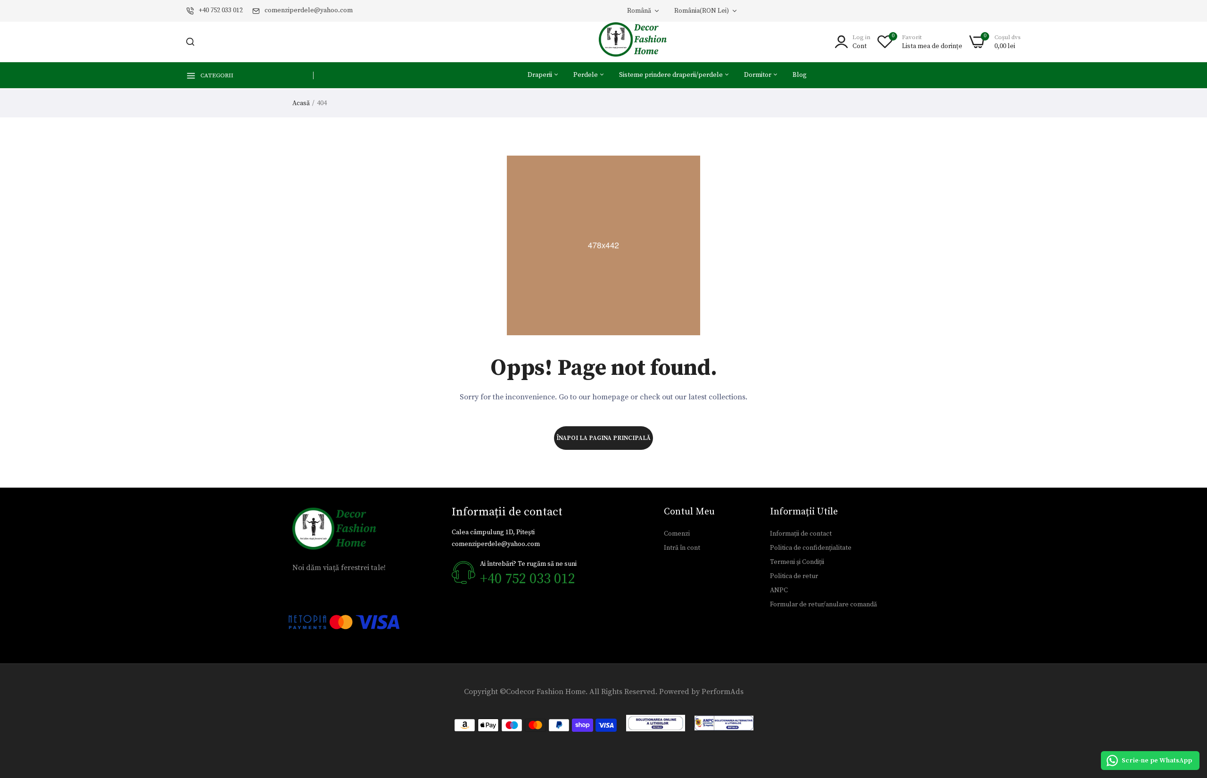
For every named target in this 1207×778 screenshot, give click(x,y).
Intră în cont (682, 548)
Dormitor (758, 75)
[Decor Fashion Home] (639, 42)
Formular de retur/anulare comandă (823, 604)
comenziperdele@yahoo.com (309, 10)
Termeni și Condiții (797, 562)
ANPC (779, 590)
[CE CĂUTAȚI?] (190, 42)
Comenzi (677, 534)
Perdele (586, 75)
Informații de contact (801, 534)
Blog (800, 75)
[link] (1188, 709)
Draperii (541, 75)
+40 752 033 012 (220, 10)
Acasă (301, 103)
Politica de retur (794, 576)
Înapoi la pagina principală (603, 438)
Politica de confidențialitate (811, 548)
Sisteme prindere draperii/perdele (671, 75)
